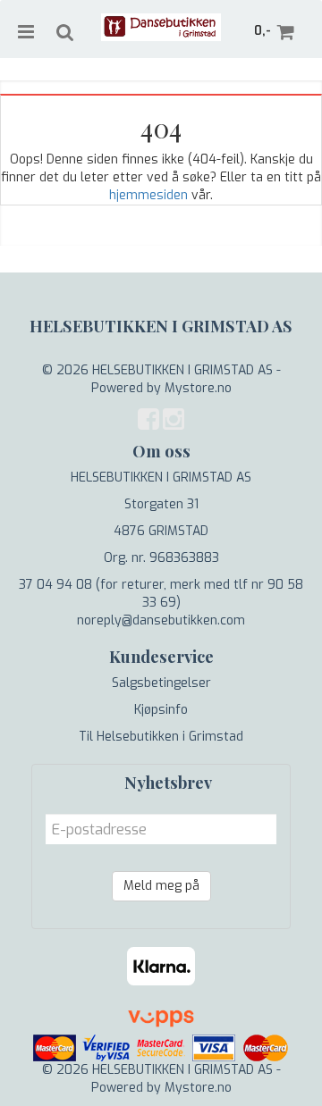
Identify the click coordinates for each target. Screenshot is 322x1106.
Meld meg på (161, 885)
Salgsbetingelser (161, 682)
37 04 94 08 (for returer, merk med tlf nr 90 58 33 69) (161, 593)
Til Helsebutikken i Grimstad (161, 736)
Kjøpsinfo (161, 709)
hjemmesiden (148, 195)
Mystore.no (198, 388)
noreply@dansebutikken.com (161, 620)
